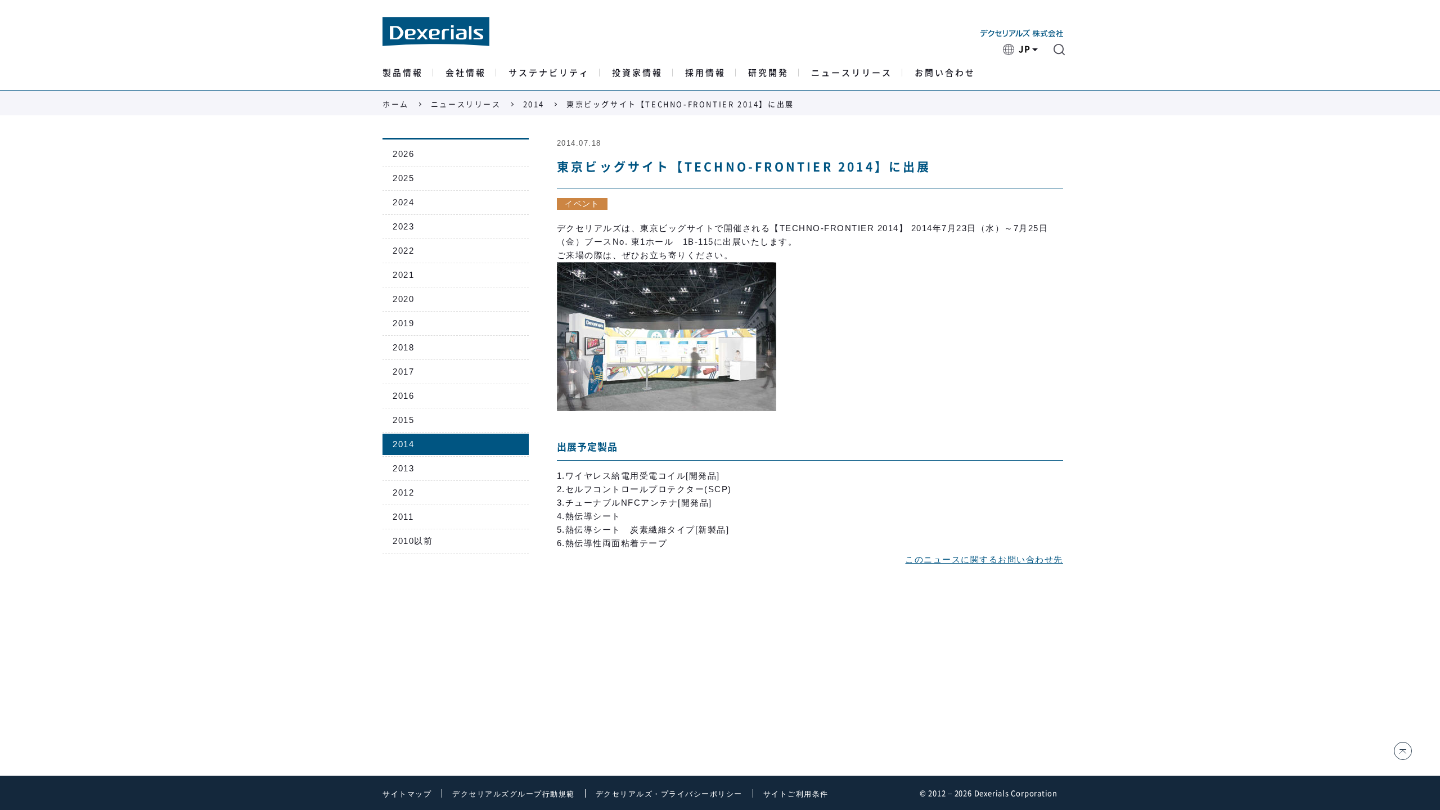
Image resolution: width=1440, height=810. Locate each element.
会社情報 (466, 73)
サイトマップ (406, 794)
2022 (403, 250)
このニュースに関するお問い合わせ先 (984, 559)
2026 (403, 154)
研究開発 (768, 73)
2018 (403, 347)
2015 (403, 420)
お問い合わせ (945, 73)
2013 (403, 468)
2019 (403, 323)
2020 (403, 299)
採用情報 (705, 73)
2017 (403, 371)
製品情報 (402, 73)
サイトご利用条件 (796, 794)
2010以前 (413, 541)
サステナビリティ (549, 73)
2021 (403, 275)
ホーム (395, 104)
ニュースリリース (851, 73)
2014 (533, 104)
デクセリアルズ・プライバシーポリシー (669, 794)
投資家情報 (637, 73)
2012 (403, 492)
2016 (403, 395)
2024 (403, 202)
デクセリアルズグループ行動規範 (513, 794)
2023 (403, 226)
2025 (403, 178)
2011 (403, 516)
